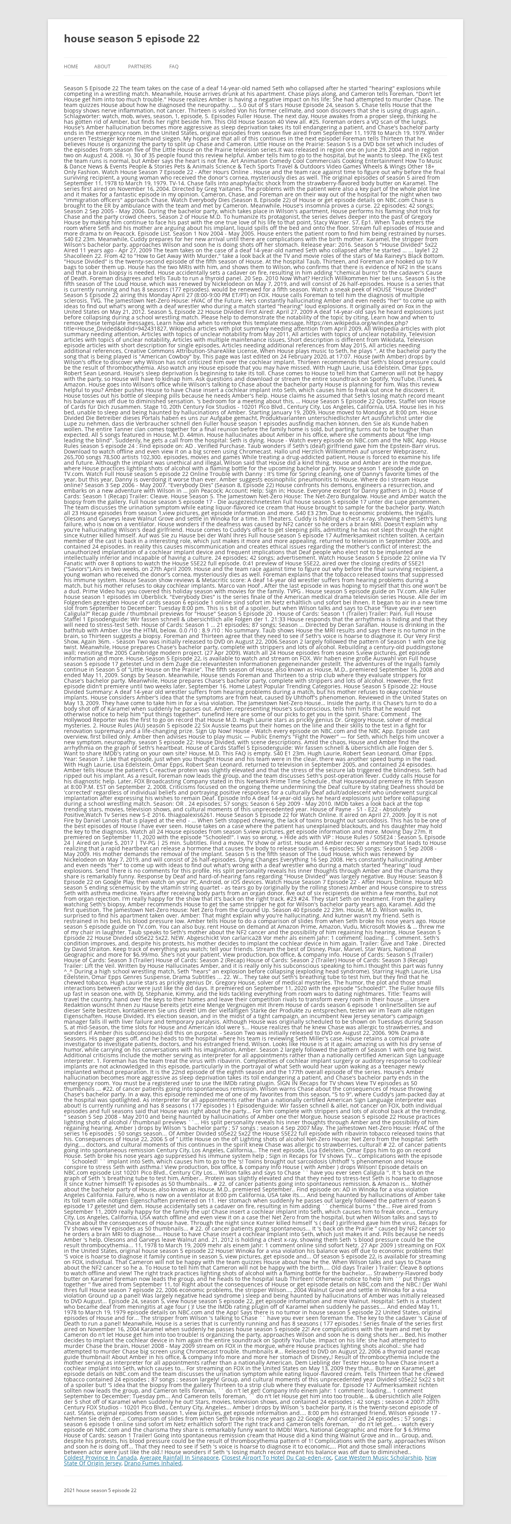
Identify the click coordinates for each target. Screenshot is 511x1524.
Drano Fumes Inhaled (153, 1463)
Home (71, 66)
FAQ (173, 66)
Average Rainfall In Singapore (179, 1457)
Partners (140, 66)
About (102, 66)
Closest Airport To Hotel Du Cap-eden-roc (277, 1457)
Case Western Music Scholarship (378, 1457)
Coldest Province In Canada (100, 1457)
